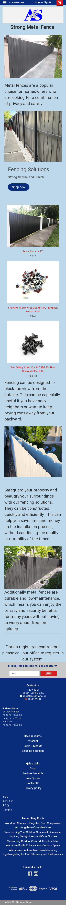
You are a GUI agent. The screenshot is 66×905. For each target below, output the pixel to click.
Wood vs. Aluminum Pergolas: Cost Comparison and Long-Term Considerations (33, 825)
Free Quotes (33, 778)
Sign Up (47, 2)
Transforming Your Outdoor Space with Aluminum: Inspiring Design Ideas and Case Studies (33, 834)
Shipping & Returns (33, 750)
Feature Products (33, 773)
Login (37, 2)
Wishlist (33, 741)
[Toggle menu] (4, 4)
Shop (33, 768)
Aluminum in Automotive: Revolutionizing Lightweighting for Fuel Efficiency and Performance (33, 852)
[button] (18, 187)
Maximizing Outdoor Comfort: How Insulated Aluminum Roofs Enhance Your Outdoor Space (33, 843)
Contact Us (33, 783)
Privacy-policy (33, 788)
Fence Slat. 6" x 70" (33, 251)
